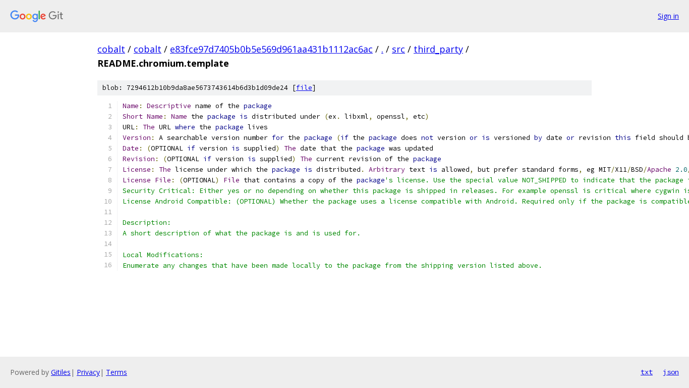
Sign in (668, 16)
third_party (438, 49)
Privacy (88, 372)
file (304, 87)
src (398, 49)
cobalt (111, 49)
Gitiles (61, 372)
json (671, 371)
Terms (116, 372)
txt (647, 371)
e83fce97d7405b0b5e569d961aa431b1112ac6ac (271, 49)
